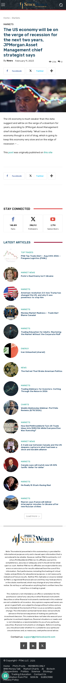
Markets (16, 17)
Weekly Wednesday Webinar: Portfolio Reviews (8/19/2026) (39, 409)
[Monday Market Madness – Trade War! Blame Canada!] (11, 312)
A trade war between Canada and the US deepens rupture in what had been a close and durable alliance (41, 447)
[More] (51, 70)
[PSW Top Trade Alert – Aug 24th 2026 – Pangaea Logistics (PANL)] (11, 255)
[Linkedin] (33, 645)
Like (13, 217)
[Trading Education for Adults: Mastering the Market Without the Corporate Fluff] (11, 331)
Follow (33, 217)
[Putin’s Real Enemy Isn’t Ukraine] (11, 274)
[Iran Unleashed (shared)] (11, 350)
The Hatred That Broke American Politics (41, 371)
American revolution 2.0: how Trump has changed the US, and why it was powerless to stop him (41, 295)
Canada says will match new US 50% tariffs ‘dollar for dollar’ (39, 466)
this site (48, 152)
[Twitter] (42, 645)
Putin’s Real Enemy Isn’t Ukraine (37, 276)
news (10, 60)
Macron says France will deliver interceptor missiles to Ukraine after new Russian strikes (39, 504)
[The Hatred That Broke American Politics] (11, 369)
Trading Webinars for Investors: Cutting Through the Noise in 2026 (41, 390)
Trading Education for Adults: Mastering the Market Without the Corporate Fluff (41, 333)
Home (7, 17)
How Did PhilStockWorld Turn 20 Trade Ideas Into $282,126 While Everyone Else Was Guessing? (41, 428)
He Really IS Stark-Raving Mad (36, 485)
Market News (28, 273)
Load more (31, 516)
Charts (25, 405)
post (10, 152)
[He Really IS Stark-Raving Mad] (11, 483)
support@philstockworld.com (39, 637)
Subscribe (53, 217)
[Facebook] (23, 645)
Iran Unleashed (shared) (33, 352)
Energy (25, 349)
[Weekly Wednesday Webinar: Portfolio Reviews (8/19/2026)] (11, 407)
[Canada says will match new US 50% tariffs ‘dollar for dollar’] (11, 464)
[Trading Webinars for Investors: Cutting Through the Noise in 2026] (11, 388)
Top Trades (27, 252)
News (23, 368)
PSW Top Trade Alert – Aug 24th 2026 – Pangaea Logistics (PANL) (41, 257)
